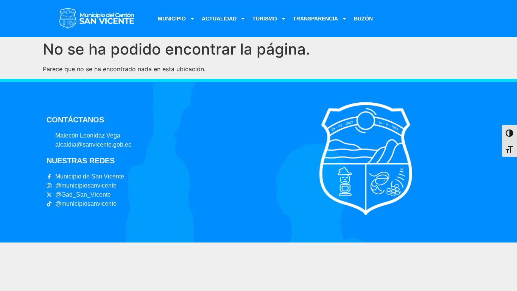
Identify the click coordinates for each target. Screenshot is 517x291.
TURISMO (264, 19)
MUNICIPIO (172, 19)
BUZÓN (363, 19)
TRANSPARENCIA (315, 19)
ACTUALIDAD (219, 19)
